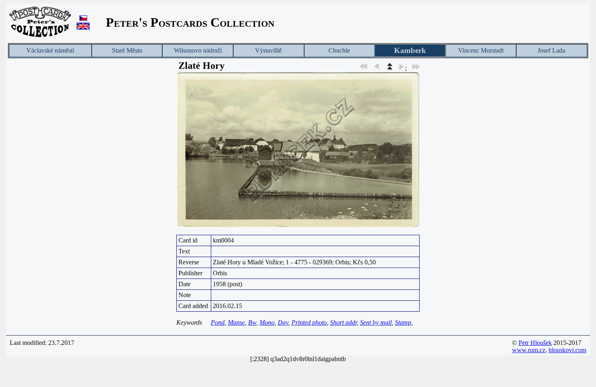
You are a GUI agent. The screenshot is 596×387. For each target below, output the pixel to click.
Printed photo (309, 322)
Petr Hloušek (535, 342)
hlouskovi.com (567, 350)
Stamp (403, 322)
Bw (252, 322)
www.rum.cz (528, 350)
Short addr (343, 322)
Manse (236, 322)
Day (283, 322)
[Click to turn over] (298, 150)
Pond (218, 322)
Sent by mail (376, 322)
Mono (266, 322)
